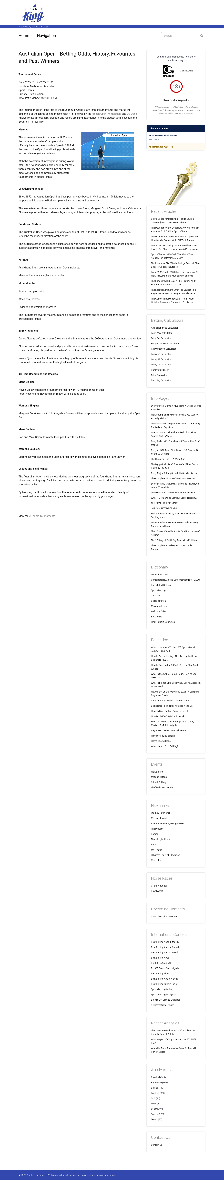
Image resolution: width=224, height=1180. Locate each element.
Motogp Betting (159, 777)
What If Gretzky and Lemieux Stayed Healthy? (174, 498)
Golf (153, 1098)
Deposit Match (158, 601)
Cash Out (156, 595)
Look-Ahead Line (159, 574)
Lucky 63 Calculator (161, 354)
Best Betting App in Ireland (164, 952)
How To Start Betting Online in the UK (170, 711)
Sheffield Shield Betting (162, 787)
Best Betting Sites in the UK (164, 984)
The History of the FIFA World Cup (168, 459)
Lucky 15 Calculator (161, 364)
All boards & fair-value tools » (162, 147)
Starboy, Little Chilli (160, 813)
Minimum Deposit (160, 606)
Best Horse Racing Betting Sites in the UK (172, 706)
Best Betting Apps (160, 957)
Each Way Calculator (161, 333)
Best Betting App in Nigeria (164, 978)
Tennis (154, 1119)
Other (154, 1109)
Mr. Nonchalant (159, 818)
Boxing (154, 1088)
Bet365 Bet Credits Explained (165, 999)
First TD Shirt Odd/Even (163, 622)
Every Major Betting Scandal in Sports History (174, 473)
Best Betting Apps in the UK (165, 942)
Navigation (46, 35)
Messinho (156, 860)
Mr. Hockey (156, 849)
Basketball (156, 1082)
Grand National (159, 885)
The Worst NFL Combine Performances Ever (173, 492)
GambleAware (186, 70)
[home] (33, 12)
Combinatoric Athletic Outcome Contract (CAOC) (176, 579)
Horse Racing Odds (161, 741)
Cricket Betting (158, 782)
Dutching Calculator (161, 380)
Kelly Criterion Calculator (163, 348)
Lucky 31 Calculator (161, 359)
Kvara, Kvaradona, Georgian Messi (168, 823)
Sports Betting (158, 590)
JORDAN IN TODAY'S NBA (164, 508)
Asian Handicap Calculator (164, 327)
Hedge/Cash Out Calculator (165, 343)
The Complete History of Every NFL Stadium (173, 478)
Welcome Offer (158, 611)
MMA (153, 1103)
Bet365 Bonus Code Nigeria (165, 968)
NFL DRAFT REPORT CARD (164, 503)
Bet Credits (156, 616)
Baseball (155, 1077)
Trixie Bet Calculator (161, 338)
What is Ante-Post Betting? (164, 746)
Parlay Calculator (160, 370)
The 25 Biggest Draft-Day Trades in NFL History (175, 540)
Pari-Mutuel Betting (161, 585)
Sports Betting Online (162, 989)
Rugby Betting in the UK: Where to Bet (170, 700)
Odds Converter (159, 375)
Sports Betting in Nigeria (163, 994)
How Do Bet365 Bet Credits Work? (168, 716)
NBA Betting (157, 771)
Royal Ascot (157, 891)
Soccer (154, 1114)
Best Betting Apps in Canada (165, 947)
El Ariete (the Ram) (160, 839)
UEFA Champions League (164, 916)
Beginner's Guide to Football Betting (169, 730)
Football (155, 1093)
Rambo (154, 834)
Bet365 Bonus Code (161, 963)
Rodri (153, 844)
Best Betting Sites (160, 973)
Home (24, 35)
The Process (157, 828)
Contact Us (156, 1145)
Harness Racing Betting (163, 735)
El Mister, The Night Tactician (165, 855)
